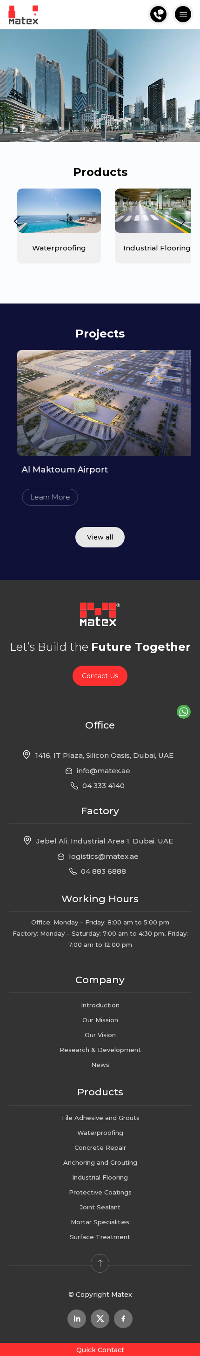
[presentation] (17, 222)
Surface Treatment (100, 1237)
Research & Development (100, 1049)
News (100, 1064)
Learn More (42, 496)
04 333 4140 (103, 785)
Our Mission (100, 1020)
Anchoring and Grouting (100, 1162)
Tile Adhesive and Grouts (100, 1117)
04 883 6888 (103, 871)
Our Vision (100, 1035)
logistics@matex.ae (104, 856)
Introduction (100, 1005)
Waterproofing (100, 1132)
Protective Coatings (100, 1192)
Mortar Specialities (100, 1222)
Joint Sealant (100, 1207)
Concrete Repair (100, 1147)
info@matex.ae (103, 770)
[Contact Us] (158, 14)
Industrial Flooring (100, 1177)
